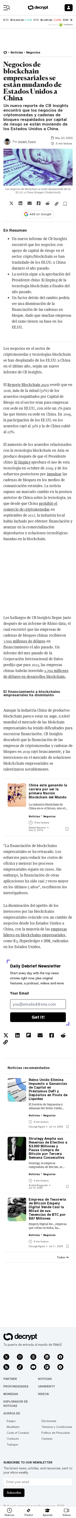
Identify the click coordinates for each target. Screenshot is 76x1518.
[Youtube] (33, 1367)
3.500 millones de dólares (24, 641)
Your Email (19, 993)
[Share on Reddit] (47, 203)
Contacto (13, 1438)
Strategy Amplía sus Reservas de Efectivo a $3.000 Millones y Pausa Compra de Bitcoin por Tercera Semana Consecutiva (48, 1148)
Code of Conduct (18, 1432)
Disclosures (48, 1421)
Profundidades (15, 1386)
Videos (43, 1394)
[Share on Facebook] (39, 203)
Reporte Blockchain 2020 (28, 384)
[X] (6, 1357)
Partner (10, 1378)
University (46, 1386)
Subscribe (14, 1493)
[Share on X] (11, 203)
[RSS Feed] (6, 1367)
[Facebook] (60, 1357)
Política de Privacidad (55, 1432)
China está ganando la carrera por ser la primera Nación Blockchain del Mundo (48, 791)
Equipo (11, 1421)
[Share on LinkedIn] (20, 203)
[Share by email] (29, 203)
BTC (6, 20)
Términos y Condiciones (56, 1426)
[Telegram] (60, 1367)
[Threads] (33, 1357)
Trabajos (12, 1444)
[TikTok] (20, 1367)
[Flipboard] (47, 1367)
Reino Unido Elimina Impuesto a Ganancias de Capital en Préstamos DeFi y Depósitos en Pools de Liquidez (48, 1089)
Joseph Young (27, 141)
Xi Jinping (22, 462)
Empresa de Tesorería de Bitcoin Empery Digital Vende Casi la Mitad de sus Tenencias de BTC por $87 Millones (47, 1209)
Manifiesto (13, 1426)
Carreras (47, 1438)
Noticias (45, 1378)
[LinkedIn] (47, 1357)
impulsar (54, 473)
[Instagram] (20, 1357)
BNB (66, 20)
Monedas (10, 1394)
